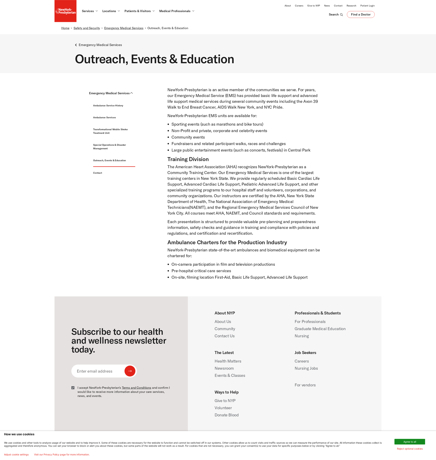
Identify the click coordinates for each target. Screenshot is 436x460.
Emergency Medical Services (124, 28)
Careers (299, 5)
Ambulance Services (104, 117)
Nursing (302, 335)
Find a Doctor (361, 15)
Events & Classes (230, 375)
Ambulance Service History (108, 105)
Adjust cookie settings (16, 454)
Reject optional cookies (410, 448)
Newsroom (224, 368)
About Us (223, 321)
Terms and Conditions (136, 388)
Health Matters (228, 361)
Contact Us (225, 335)
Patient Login (367, 5)
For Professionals (310, 321)
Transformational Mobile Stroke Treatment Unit (110, 131)
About (288, 5)
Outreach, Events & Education (109, 160)
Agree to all (409, 441)
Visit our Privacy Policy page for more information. (62, 454)
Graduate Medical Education (320, 328)
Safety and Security (87, 28)
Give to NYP (313, 5)
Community (225, 328)
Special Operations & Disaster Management (109, 146)
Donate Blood (227, 414)
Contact (338, 5)
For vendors (305, 384)
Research (351, 5)
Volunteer (223, 407)
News (327, 5)
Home (65, 28)
